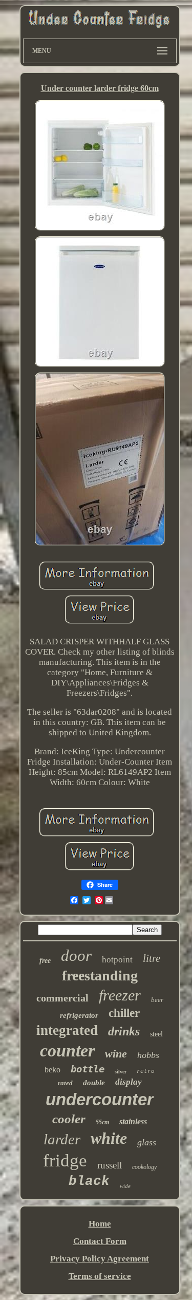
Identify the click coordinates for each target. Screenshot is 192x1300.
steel (156, 1034)
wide (125, 1186)
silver (120, 1071)
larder (62, 1139)
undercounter (100, 1099)
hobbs (148, 1055)
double (94, 1083)
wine (116, 1053)
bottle (87, 1068)
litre (151, 958)
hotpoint (117, 959)
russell (109, 1165)
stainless (133, 1121)
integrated (67, 1030)
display (128, 1082)
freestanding (100, 975)
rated (65, 1083)
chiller (124, 1013)
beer (157, 1000)
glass (146, 1142)
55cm (102, 1122)
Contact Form (99, 1241)
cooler (69, 1119)
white (109, 1138)
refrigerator (79, 1015)
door (76, 955)
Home (100, 1224)
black (89, 1181)
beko (52, 1069)
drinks (124, 1031)
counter (67, 1050)
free (45, 960)
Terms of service (100, 1276)
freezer (120, 995)
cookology (144, 1167)
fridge (65, 1160)
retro (146, 1071)
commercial (62, 998)
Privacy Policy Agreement (99, 1259)
